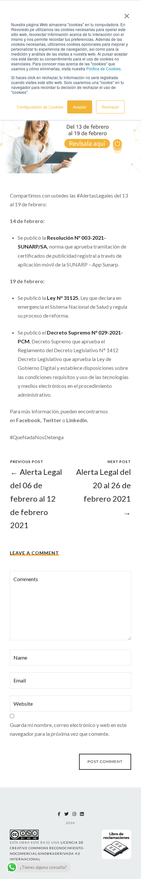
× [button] (127, 14)
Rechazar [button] (110, 107)
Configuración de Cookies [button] (40, 107)
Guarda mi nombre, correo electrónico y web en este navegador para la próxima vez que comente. (68, 729)
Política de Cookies (103, 68)
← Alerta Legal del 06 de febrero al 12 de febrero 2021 (36, 498)
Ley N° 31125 (62, 298)
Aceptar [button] (80, 107)
